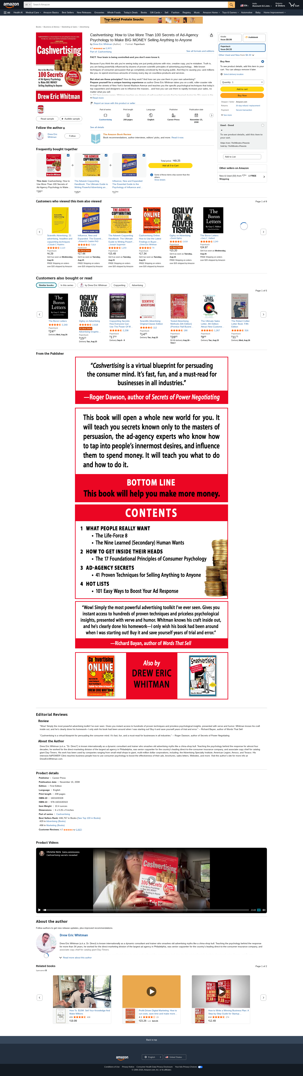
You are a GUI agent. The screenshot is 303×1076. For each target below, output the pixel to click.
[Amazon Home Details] (219, 12)
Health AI (18, 12)
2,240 (65, 324)
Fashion (175, 12)
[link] (91, 165)
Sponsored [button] (40, 970)
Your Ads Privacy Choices (186, 1067)
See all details (97, 127)
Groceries (99, 12)
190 (185, 330)
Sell (166, 12)
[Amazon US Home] (122, 1058)
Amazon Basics (51, 12)
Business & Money (51, 27)
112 (155, 327)
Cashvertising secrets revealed (62, 855)
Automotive (246, 12)
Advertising (84, 27)
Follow (72, 136)
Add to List (230, 156)
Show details (159, 180)
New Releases (84, 12)
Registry (187, 12)
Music (197, 12)
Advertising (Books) (56, 821)
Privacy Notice (128, 1067)
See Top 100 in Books (89, 818)
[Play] (38, 910)
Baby (258, 12)
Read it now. (178, 137)
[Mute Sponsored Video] (107, 1004)
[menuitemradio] (259, 910)
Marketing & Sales (69, 27)
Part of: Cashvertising (101, 51)
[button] (7, 12)
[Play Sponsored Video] (151, 992)
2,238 (125, 330)
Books (144, 12)
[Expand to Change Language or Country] (160, 1057)
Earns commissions (71, 852)
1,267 (217, 330)
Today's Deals (131, 12)
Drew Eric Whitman (102, 44)
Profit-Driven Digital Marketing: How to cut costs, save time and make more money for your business (158, 1012)
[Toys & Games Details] (238, 12)
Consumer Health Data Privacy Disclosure (155, 1067)
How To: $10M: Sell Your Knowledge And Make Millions (89, 1012)
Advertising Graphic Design (89, 330)
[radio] (230, 38)
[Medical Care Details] (40, 12)
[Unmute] (264, 910)
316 (246, 330)
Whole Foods (114, 12)
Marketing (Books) (55, 825)
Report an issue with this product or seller (114, 103)
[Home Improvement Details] (285, 12)
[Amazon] (12, 5)
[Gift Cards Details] (161, 12)
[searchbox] (130, 5)
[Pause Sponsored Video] (107, 999)
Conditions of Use (112, 1067)
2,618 (95, 324)
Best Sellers (68, 12)
